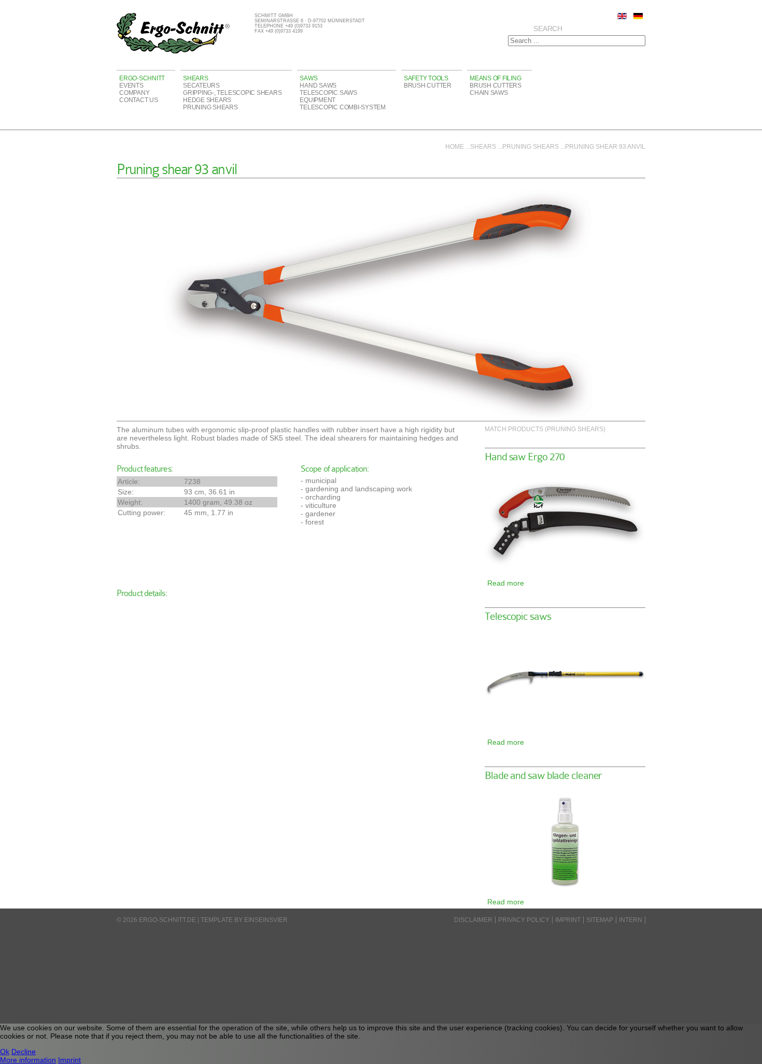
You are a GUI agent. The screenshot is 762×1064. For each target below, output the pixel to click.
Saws (308, 78)
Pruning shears (210, 107)
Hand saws (318, 85)
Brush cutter (427, 85)
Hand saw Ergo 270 (525, 457)
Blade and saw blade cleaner (543, 776)
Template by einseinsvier (244, 920)
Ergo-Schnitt (142, 78)
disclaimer (473, 920)
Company (134, 92)
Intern (630, 920)
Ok (4, 1051)
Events (131, 85)
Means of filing (495, 78)
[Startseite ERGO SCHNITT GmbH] (173, 51)
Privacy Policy (523, 920)
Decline (23, 1051)
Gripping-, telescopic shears (232, 92)
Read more (505, 583)
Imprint (568, 920)
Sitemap (599, 920)
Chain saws (489, 92)
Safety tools (426, 78)
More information (28, 1060)
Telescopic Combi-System (342, 107)
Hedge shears (207, 100)
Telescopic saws (328, 92)
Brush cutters (495, 85)
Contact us (138, 100)
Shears (195, 78)
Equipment (317, 100)
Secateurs (201, 85)
